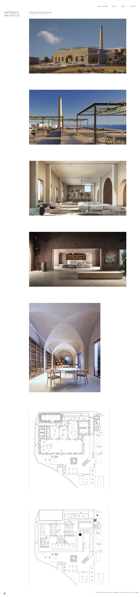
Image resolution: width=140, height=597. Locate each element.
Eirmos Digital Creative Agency (130, 592)
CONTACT (133, 6)
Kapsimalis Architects (103, 592)
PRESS (114, 6)
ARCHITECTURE (103, 6)
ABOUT (123, 6)
